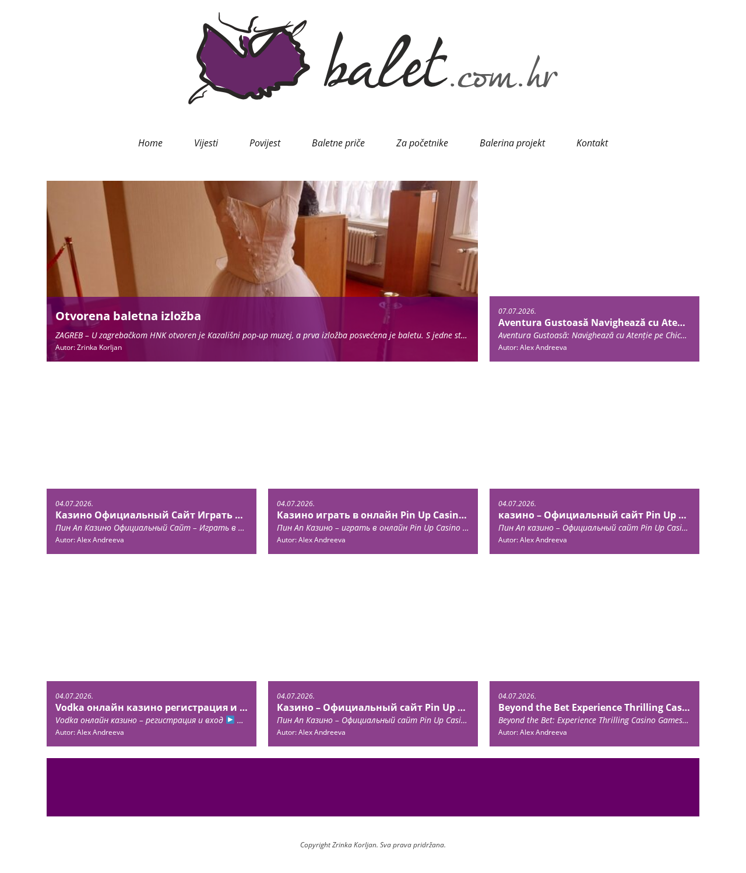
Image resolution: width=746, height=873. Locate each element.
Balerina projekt (512, 142)
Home (150, 142)
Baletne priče (338, 142)
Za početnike (422, 142)
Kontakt (592, 142)
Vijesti (206, 142)
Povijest (264, 142)
